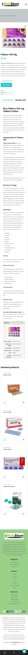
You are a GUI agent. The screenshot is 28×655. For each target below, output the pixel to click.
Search (14, 652)
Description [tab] (8, 100)
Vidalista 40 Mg (7, 375)
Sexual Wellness (10, 92)
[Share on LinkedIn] (8, 94)
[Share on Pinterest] (12, 94)
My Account (4, 652)
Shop (6, 15)
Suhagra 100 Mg (7, 449)
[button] (25, 26)
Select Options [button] (23, 402)
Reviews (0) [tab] (20, 100)
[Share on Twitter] (6, 94)
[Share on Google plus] (10, 94)
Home (2, 15)
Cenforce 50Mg (7, 412)
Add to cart (6, 85)
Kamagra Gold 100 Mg (8, 486)
